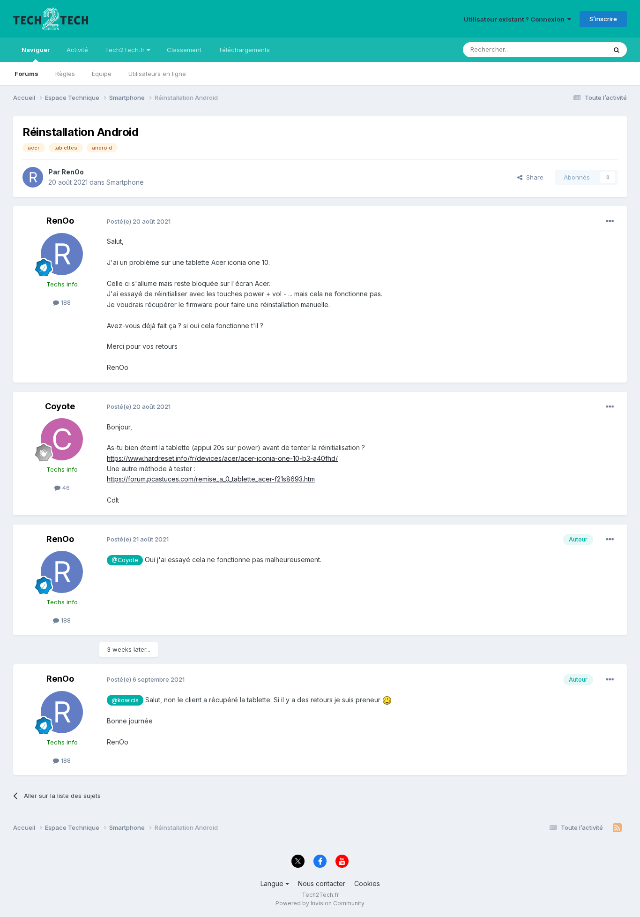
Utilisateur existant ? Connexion (515, 19)
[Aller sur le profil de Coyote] (62, 439)
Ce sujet (582, 49)
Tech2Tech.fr (126, 49)
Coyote (60, 406)
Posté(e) (139, 221)
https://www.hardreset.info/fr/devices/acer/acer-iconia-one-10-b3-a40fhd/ (222, 458)
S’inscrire (603, 19)
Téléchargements (244, 49)
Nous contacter (321, 883)
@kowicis (125, 700)
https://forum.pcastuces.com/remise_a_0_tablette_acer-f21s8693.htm (211, 479)
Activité (77, 49)
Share (532, 177)
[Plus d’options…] (610, 221)
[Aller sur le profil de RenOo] (32, 177)
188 (65, 302)
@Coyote (125, 560)
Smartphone (125, 182)
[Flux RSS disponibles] (617, 827)
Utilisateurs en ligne (157, 73)
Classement (184, 49)
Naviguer (36, 49)
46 (65, 487)
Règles (65, 73)
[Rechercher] (616, 49)
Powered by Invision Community (320, 903)
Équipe (102, 73)
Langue (272, 883)
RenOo (72, 172)
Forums (26, 73)
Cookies (367, 883)
